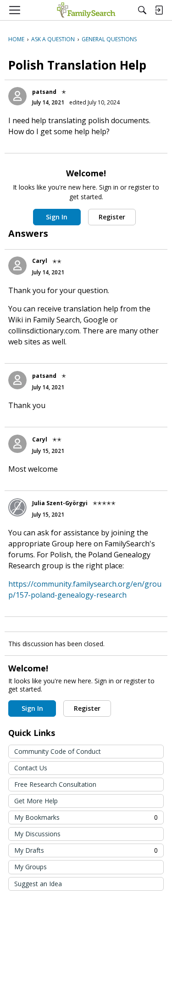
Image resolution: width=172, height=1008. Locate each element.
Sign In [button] (56, 216)
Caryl (39, 261)
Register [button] (112, 216)
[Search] (142, 10)
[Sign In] (158, 10)
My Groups (30, 866)
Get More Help (36, 800)
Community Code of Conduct (57, 751)
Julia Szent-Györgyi (60, 503)
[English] (86, 10)
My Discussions (37, 833)
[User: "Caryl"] (17, 265)
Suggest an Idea (38, 883)
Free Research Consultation (55, 784)
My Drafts (86, 850)
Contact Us (30, 767)
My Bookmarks (86, 817)
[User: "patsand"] (17, 96)
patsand (44, 92)
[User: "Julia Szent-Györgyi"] (17, 507)
